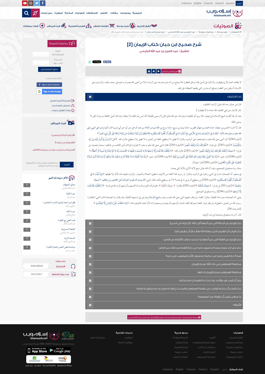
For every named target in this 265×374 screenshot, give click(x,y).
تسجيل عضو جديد (61, 105)
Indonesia (187, 3)
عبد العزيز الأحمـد (69, 241)
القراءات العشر (100, 26)
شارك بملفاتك (31, 26)
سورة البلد (70, 211)
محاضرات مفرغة (234, 347)
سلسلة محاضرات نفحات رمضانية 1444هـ (53, 144)
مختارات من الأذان (206, 347)
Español (230, 3)
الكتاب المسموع (234, 357)
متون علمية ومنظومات (203, 342)
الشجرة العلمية (76, 26)
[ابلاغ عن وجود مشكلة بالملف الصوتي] (149, 71)
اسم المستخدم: (58, 53)
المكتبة (69, 13)
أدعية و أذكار (209, 352)
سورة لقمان (70, 193)
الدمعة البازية (69, 238)
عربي (239, 3)
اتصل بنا (37, 365)
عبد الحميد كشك (69, 224)
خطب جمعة (236, 352)
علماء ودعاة (123, 26)
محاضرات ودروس (234, 342)
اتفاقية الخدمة (49, 365)
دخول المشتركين (49, 69)
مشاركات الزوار (97, 337)
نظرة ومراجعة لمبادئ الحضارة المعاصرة (59, 202)
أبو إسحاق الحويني (68, 188)
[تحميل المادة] (154, 71)
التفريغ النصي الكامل (170, 71)
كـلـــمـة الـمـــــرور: (58, 61)
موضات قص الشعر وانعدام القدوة (61, 247)
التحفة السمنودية (68, 229)
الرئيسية (136, 13)
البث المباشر (53, 26)
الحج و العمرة (181, 347)
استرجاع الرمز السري (60, 100)
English (198, 3)
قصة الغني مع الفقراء (66, 220)
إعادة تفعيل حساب (60, 110)
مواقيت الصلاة (125, 342)
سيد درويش (71, 197)
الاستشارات (92, 13)
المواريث (58, 13)
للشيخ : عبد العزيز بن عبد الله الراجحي (164, 51)
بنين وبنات (46, 13)
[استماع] (158, 71)
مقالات (114, 13)
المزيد (67, 164)
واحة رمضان (182, 342)
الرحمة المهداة (180, 337)
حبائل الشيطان (69, 184)
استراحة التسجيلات (205, 357)
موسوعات (125, 13)
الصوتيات (79, 13)
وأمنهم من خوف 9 (64, 137)
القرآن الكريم (144, 26)
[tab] (164, 97)
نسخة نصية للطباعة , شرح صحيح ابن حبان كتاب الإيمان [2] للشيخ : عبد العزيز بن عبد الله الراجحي (163, 318)
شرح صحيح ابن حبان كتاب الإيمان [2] (164, 44)
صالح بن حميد (70, 206)
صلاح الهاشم (70, 215)
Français (208, 3)
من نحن (29, 365)
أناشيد (212, 337)
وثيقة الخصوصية (64, 365)
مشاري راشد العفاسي (67, 233)
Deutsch (219, 3)
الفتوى (103, 13)
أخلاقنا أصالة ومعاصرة (62, 129)
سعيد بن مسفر (70, 250)
